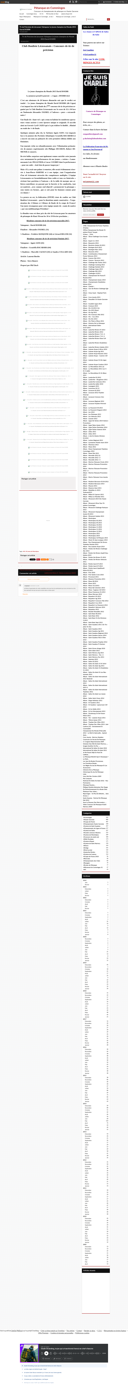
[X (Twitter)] (73, 2)
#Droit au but (87, 850)
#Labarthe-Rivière (89, 852)
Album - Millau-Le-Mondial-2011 (93, 496)
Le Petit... (86, 759)
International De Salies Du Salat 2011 (95, 750)
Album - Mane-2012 (89, 447)
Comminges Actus (31, 14)
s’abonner (47, 1358)
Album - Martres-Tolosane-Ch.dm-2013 (95, 462)
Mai (86, 906)
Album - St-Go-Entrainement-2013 (94, 711)
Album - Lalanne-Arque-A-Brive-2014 (95, 349)
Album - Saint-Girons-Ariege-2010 (94, 648)
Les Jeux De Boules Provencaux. (93, 761)
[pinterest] (76, 2)
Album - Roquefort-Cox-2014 (92, 603)
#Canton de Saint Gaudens (91, 826)
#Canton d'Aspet (88, 841)
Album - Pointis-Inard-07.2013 (93, 564)
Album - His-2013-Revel (91, 310)
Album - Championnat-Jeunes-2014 (94, 280)
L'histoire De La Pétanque (91, 770)
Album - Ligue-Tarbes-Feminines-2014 (95, 427)
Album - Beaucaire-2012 (91, 243)
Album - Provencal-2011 (91, 577)
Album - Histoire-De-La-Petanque (94, 323)
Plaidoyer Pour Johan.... (90, 791)
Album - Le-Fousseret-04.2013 (93, 408)
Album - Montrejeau (89, 518)
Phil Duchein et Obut (52, 14)
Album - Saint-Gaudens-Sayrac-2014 (94, 635)
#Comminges (87, 817)
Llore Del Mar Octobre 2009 (92, 776)
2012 (84, 1160)
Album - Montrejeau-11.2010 (92, 527)
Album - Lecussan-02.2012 (91, 390)
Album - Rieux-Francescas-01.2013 (94, 592)
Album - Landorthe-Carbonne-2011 (94, 382)
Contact (21, 19)
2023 (84, 887)
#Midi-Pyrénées (88, 839)
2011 (84, 1188)
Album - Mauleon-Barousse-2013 (93, 484)
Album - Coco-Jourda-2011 (91, 297)
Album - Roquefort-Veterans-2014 (94, 607)
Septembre (88, 917)
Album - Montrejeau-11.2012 (92, 529)
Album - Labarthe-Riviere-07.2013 (94, 330)
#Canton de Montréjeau (32, 551)
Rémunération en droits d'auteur (115, 1331)
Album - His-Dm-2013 (90, 319)
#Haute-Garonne (88, 819)
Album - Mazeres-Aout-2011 (92, 488)
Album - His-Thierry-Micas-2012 (93, 321)
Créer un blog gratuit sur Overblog (52, 1331)
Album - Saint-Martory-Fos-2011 (93, 657)
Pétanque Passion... (89, 785)
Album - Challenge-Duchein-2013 (93, 267)
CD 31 (41, 14)
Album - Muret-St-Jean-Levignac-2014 (95, 540)
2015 (84, 1075)
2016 (84, 1047)
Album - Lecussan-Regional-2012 (93, 401)
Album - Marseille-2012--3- (92, 460)
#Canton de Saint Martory (91, 843)
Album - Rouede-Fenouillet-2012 (93, 611)
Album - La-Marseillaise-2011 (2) (93, 366)
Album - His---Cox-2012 (91, 317)
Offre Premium (43, 1333)
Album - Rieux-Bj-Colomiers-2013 (94, 588)
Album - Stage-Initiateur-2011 (92, 700)
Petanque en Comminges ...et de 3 (66, 16)
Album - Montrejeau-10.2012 (92, 525)
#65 (24, 551)
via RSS (88, 196)
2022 (84, 897)
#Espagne (86, 863)
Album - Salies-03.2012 (90, 661)
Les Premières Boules (90, 763)
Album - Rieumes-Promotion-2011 (94, 579)
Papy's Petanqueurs (25, 16)
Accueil (21, 14)
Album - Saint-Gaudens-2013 (92, 629)
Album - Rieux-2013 (89, 583)
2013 (84, 1132)
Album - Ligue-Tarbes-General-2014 (94, 429)
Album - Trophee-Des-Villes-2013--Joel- (96, 724)
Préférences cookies (82, 1333)
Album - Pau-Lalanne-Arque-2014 (94, 546)
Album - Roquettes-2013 (91, 609)
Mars (86, 893)
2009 (84, 1244)
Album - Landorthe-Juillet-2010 (93, 384)
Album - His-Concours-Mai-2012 (93, 314)
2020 (84, 937)
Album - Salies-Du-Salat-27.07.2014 (94, 663)
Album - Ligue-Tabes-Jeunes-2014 (94, 425)
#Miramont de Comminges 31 (93, 867)
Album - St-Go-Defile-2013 (91, 709)
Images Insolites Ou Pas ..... (91, 746)
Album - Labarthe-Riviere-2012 (93, 332)
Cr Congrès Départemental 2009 (93, 741)
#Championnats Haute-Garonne (93, 824)
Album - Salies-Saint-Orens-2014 (93, 698)
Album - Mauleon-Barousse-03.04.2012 (96, 481)
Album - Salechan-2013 (90, 659)
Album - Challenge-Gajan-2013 (93, 269)
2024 (84, 880)
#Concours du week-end (91, 837)
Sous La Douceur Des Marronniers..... (95, 802)
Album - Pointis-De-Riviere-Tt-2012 (94, 557)
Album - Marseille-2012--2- (92, 457)
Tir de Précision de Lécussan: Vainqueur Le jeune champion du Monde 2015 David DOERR (48, 38)
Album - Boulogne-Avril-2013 (92, 247)
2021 (84, 910)
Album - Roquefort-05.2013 (92, 596)
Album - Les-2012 (89, 412)
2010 (84, 1216)
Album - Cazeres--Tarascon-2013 (93, 260)
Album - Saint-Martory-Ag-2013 (93, 653)
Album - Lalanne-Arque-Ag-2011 (93, 351)
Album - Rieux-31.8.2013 (91, 585)
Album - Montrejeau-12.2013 (92, 531)
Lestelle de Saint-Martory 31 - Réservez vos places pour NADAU (60, 573)
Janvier (87, 934)
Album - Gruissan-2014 (90, 306)
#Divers (85, 845)
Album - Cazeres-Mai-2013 (91, 258)
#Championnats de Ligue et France (94, 828)
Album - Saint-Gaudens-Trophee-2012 (95, 642)
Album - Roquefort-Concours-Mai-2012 (95, 601)
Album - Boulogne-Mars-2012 (92, 249)
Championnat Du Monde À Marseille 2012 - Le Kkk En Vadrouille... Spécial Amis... (95, 733)
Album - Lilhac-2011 (89, 431)
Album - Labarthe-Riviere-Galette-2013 (95, 347)
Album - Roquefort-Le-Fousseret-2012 (95, 605)
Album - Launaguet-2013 (91, 386)
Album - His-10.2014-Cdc (91, 308)
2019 (84, 962)
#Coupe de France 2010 (91, 856)
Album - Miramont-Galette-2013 (93, 516)
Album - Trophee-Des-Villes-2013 (94, 722)
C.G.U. (99, 1331)
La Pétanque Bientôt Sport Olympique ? (95, 757)
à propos (68, 1358)
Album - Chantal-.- (89, 286)
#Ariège (85, 848)
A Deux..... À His (88, 234)
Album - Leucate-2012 (90, 418)
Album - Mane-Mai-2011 (91, 453)
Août (86, 904)
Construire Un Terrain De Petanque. (94, 739)
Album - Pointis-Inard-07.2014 (93, 566)
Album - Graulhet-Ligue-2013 (92, 304)
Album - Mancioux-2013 (91, 444)
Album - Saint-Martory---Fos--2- (93, 655)
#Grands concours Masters (92, 832)
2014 (84, 1103)
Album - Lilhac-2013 (89, 434)
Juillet (87, 891)
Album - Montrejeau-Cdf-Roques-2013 (95, 538)
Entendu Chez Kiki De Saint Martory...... (95, 744)
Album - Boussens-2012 (90, 252)
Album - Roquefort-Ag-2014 (92, 598)
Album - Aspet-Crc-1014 (91, 241)
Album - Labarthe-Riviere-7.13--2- (94, 334)
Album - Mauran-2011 (90, 486)
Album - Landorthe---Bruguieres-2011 (95, 379)
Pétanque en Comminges (49, 8)
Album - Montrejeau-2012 (91, 533)
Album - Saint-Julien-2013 (91, 650)
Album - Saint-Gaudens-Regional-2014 (95, 633)
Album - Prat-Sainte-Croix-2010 (93, 575)
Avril (86, 928)
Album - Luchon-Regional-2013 (93, 440)
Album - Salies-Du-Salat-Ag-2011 (93, 666)
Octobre (87, 902)
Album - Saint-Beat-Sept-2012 (93, 622)
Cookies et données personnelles (62, 1333)
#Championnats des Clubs (91, 861)
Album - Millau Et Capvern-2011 (93, 494)
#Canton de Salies (89, 830)
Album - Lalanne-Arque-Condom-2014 (95, 364)
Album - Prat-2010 (89, 572)
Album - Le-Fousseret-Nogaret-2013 (95, 410)
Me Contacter (87, 778)
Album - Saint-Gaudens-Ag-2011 (93, 631)
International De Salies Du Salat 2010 (95, 748)
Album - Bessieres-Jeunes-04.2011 (94, 245)
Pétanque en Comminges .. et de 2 (43, 16)
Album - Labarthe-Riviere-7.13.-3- (94, 336)
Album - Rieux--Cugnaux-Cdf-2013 (94, 590)
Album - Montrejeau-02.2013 (92, 520)
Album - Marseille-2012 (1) (91, 455)
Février (87, 884)
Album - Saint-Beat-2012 (91, 616)
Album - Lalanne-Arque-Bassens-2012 (95, 353)
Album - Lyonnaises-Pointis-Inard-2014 (95, 442)
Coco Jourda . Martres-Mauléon (93, 737)
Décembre (88, 889)
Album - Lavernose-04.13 (91, 388)
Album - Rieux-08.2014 (90, 581)
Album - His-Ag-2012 (90, 312)
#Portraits (86, 858)
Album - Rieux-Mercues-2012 (92, 594)
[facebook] (70, 2)
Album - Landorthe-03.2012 (92, 377)
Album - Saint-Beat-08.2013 (92, 614)
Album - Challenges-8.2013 (91, 273)
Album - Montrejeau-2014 (91, 535)
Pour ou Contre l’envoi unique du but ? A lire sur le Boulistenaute (36, 570)
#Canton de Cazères (89, 854)
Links (84, 774)
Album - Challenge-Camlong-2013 (94, 265)
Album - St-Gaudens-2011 (91, 702)
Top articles (70, 1331)
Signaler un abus (89, 1331)
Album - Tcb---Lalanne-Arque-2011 (94, 718)
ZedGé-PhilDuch (17, 1331)
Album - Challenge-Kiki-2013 (92, 271)
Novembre (88, 939)
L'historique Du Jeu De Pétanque (93, 772)
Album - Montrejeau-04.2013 (92, 523)
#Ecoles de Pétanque (90, 865)
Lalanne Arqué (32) (66, 14)
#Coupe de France (89, 822)
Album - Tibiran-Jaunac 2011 (92, 720)
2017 (84, 1019)
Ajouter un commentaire (34, 579)
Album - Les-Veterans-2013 (92, 416)
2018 (84, 991)
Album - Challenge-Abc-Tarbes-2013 (94, 262)
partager (58, 1358)
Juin (86, 882)
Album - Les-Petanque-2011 (92, 414)
